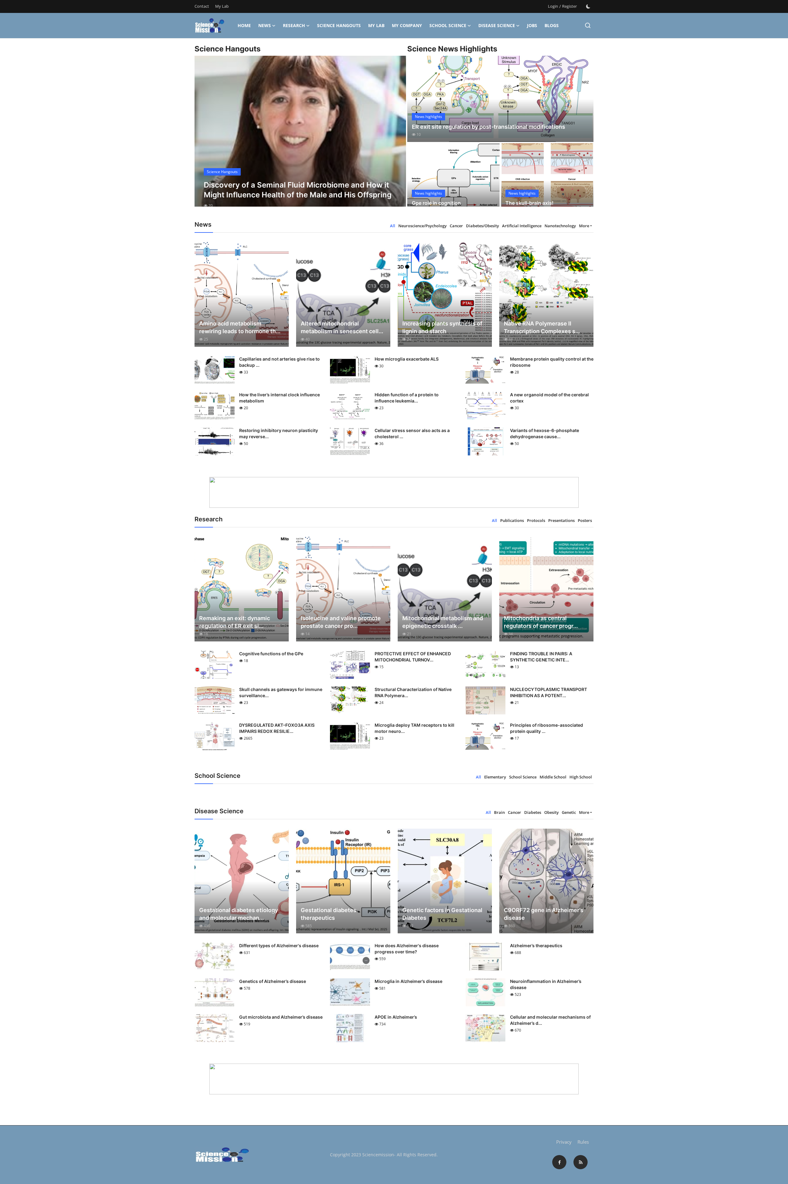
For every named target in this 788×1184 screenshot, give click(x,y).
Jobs (532, 25)
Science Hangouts (339, 25)
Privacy (564, 1142)
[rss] (580, 1162)
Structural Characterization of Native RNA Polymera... (413, 692)
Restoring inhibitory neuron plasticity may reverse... (278, 433)
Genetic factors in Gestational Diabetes (442, 914)
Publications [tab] (512, 520)
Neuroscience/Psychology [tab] (422, 225)
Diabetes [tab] (532, 812)
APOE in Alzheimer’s (396, 1017)
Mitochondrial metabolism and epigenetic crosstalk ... (442, 622)
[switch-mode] (588, 6)
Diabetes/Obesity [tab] (482, 225)
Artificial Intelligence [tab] (521, 225)
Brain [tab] (499, 812)
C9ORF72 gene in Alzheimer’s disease (543, 914)
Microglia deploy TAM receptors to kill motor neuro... (414, 728)
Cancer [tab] (456, 225)
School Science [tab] (523, 777)
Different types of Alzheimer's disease (279, 945)
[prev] (204, 136)
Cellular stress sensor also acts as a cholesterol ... (412, 433)
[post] (300, 137)
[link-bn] (394, 492)
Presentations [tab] (561, 520)
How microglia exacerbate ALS (407, 359)
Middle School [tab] (553, 777)
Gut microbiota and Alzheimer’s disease (281, 1017)
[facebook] (559, 1162)
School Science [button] (447, 25)
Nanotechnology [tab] (560, 225)
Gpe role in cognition (436, 203)
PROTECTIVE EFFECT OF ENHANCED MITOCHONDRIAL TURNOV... (413, 656)
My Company (407, 25)
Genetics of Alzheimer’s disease (272, 981)
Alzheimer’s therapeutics (536, 945)
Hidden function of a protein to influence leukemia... (407, 397)
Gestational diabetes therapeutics (328, 914)
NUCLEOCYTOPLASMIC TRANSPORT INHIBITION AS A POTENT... (548, 692)
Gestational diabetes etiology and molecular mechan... (238, 914)
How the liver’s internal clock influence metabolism (279, 397)
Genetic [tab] (569, 812)
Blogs (552, 25)
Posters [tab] (585, 520)
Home (244, 25)
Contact (202, 6)
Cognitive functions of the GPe (271, 653)
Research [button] (294, 25)
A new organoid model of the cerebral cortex (549, 397)
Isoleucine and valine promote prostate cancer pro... (341, 622)
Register (569, 6)
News (264, 25)
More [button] (584, 225)
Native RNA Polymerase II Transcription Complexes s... (542, 327)
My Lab (222, 6)
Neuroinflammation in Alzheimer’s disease (545, 984)
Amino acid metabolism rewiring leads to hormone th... (239, 327)
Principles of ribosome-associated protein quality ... (546, 728)
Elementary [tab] (495, 777)
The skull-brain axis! (529, 203)
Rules (583, 1142)
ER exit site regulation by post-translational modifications (488, 126)
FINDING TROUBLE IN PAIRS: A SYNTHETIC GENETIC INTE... (541, 656)
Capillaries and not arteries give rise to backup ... (279, 362)
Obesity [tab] (551, 812)
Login (553, 6)
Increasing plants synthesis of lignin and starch (442, 327)
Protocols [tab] (536, 520)
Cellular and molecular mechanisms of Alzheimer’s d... (550, 1020)
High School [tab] (580, 777)
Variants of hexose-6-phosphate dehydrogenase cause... (544, 433)
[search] (587, 25)
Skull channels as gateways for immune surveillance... (280, 692)
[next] (395, 136)
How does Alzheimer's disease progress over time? (407, 948)
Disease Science (496, 25)
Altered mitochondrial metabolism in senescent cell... (342, 327)
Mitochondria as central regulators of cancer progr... (541, 622)
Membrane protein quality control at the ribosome (551, 362)
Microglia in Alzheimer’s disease (408, 981)
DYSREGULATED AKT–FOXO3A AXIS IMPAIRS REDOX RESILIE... (277, 728)
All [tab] (392, 225)
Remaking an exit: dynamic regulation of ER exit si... (234, 622)
